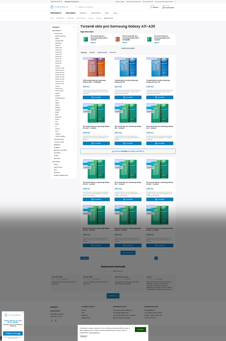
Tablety (57, 134)
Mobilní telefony (60, 36)
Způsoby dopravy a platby (121, 318)
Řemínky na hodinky (60, 150)
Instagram (55, 320)
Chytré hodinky (60, 136)
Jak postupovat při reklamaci (133, 1)
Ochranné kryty (59, 139)
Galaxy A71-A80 (59, 68)
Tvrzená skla (58, 33)
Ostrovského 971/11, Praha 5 (153, 313)
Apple (57, 38)
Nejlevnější (84, 52)
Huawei (57, 96)
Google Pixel (59, 41)
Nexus (57, 124)
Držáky (56, 155)
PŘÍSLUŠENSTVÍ (56, 31)
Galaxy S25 (58, 50)
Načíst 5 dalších (128, 253)
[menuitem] (56, 13)
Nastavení (84, 336)
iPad (55, 170)
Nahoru (85, 258)
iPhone (56, 164)
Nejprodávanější (102, 52)
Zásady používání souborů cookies (164, 1)
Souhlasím (140, 329)
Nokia (57, 112)
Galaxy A (57, 66)
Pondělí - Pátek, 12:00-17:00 (153, 315)
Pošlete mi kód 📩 (13, 333)
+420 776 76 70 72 (56, 317)
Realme (57, 107)
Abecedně (113, 52)
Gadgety (57, 147)
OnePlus (58, 110)
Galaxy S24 (58, 52)
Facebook (51, 320)
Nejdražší (92, 52)
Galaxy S (57, 45)
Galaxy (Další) (59, 90)
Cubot (57, 105)
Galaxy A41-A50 (59, 74)
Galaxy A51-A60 (59, 72)
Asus (56, 114)
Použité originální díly (61, 175)
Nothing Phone (60, 98)
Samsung (58, 43)
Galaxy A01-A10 (59, 83)
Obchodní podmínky (148, 1)
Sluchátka (57, 153)
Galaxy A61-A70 (59, 70)
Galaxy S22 (58, 56)
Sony (56, 131)
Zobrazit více (113, 296)
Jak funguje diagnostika (121, 313)
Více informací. (94, 333)
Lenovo (57, 129)
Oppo (57, 103)
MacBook (57, 172)
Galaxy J (57, 86)
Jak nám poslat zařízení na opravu (124, 315)
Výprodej (57, 158)
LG (56, 126)
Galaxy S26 (58, 47)
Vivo (56, 100)
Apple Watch (58, 167)
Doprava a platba (119, 1)
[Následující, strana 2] (159, 258)
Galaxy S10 (58, 63)
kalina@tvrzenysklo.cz (57, 314)
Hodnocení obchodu (113, 266)
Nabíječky (57, 145)
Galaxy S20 (58, 61)
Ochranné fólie (59, 142)
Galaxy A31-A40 (59, 77)
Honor (57, 119)
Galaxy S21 (58, 58)
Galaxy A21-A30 (59, 79)
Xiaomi (57, 93)
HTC (56, 122)
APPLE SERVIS (56, 162)
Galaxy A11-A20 (59, 81)
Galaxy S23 (58, 54)
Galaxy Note (58, 88)
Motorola (58, 117)
